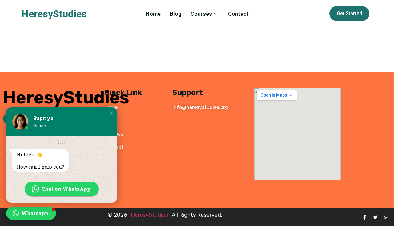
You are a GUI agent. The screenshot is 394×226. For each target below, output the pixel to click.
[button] (111, 113)
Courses (201, 13)
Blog (175, 13)
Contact (238, 13)
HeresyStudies (54, 14)
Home (153, 13)
